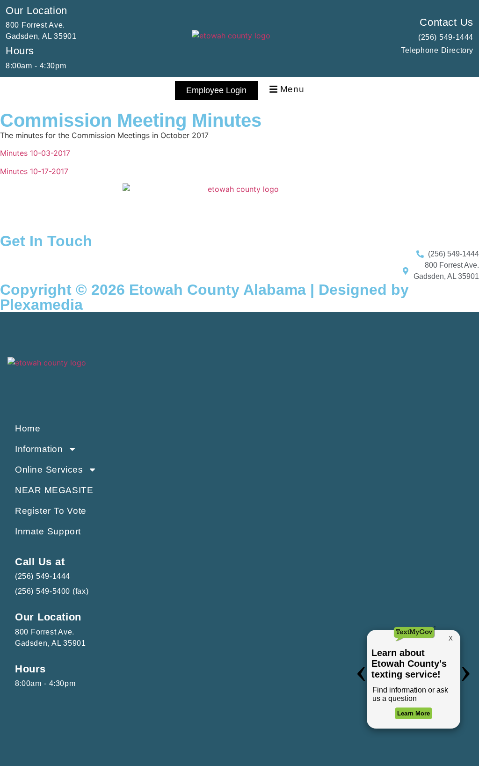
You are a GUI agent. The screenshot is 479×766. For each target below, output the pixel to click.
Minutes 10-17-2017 (34, 171)
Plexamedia (41, 304)
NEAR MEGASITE (54, 490)
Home (27, 428)
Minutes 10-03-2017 (35, 153)
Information (39, 449)
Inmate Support (48, 531)
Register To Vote (51, 511)
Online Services (49, 469)
